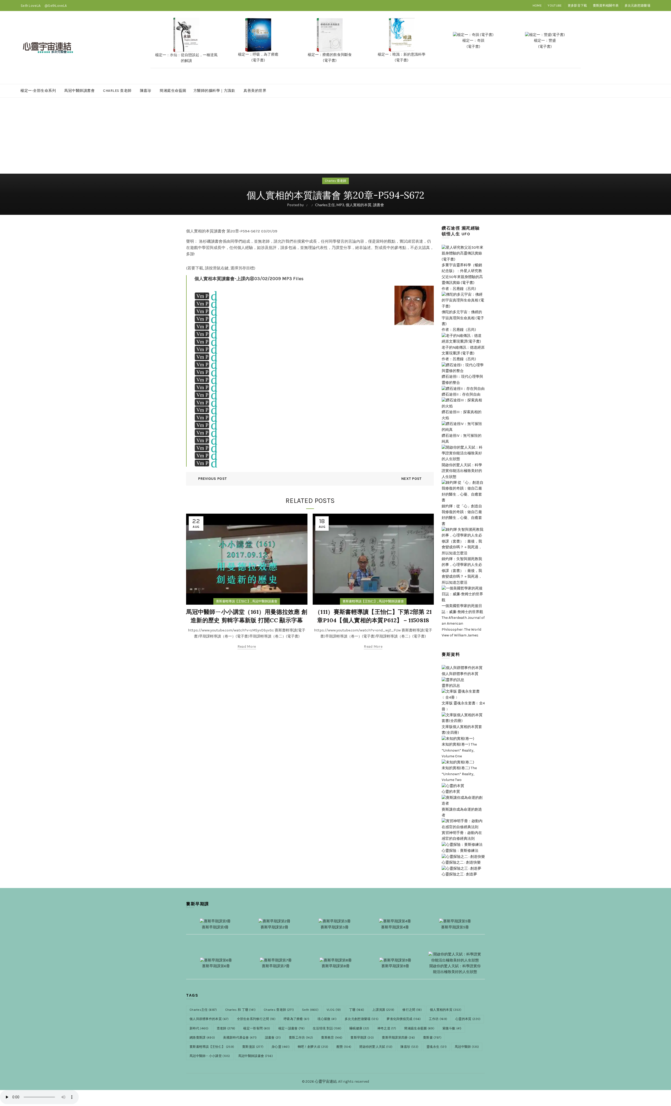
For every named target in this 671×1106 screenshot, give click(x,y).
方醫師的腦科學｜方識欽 (214, 90)
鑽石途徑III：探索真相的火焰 (461, 415)
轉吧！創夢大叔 (313, 1047)
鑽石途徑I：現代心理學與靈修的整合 (462, 379)
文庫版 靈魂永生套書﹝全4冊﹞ (463, 706)
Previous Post (212, 478)
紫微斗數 (452, 1028)
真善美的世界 (254, 90)
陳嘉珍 (145, 90)
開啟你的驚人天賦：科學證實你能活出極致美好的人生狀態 (462, 471)
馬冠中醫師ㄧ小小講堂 (210, 1056)
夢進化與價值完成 (404, 1019)
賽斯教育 (331, 1037)
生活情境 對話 (327, 1028)
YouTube (555, 5)
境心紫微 (327, 1019)
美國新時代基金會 (240, 1037)
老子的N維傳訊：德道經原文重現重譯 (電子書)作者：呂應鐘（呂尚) (463, 353)
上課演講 (383, 1010)
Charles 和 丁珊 (240, 1010)
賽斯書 (432, 1037)
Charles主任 (325, 205)
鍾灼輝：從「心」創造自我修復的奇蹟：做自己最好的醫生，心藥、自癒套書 (462, 515)
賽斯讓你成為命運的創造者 (462, 812)
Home (537, 5)
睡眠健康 (359, 1028)
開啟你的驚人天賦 (375, 1047)
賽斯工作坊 (301, 1037)
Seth (310, 1010)
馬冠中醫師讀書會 (79, 90)
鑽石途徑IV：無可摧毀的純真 (461, 438)
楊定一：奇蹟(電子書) (473, 43)
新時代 (199, 1028)
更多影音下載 (577, 5)
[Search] (646, 47)
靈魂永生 (436, 1047)
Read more (246, 646)
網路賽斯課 (202, 1037)
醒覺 (344, 1047)
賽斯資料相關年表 (606, 5)
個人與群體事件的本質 (209, 1019)
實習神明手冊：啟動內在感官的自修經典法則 (462, 836)
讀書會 (378, 205)
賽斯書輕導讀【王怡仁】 (233, 601)
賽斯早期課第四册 (398, 1037)
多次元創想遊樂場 (637, 5)
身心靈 (281, 1047)
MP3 (340, 205)
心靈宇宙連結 (326, 1081)
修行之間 (412, 1010)
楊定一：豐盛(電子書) (545, 43)
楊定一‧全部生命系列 (38, 90)
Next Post (411, 478)
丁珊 (356, 1010)
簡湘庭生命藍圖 (173, 90)
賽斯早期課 (362, 1037)
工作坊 (438, 1019)
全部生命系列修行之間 (256, 1019)
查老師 (226, 1028)
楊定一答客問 (256, 1028)
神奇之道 (386, 1028)
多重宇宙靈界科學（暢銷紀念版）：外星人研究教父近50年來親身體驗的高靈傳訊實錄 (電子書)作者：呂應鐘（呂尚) (462, 277)
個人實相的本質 (358, 205)
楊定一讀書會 (291, 1028)
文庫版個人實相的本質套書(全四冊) (462, 730)
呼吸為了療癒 (296, 1019)
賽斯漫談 (252, 1047)
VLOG (334, 1010)
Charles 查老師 (117, 90)
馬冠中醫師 (467, 1047)
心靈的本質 (467, 1019)
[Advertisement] (335, 137)
